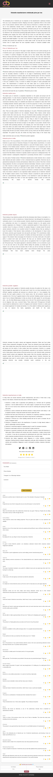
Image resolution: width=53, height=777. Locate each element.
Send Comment (26, 490)
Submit (26, 771)
